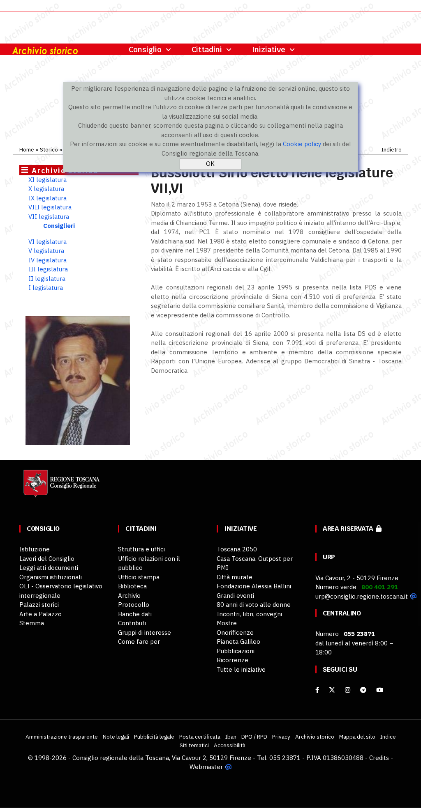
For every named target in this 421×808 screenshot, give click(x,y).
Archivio (129, 595)
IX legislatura (47, 198)
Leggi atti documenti (48, 568)
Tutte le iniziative (241, 669)
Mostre (227, 623)
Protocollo (133, 604)
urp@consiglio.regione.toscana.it (361, 596)
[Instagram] (347, 690)
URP (329, 557)
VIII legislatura (50, 207)
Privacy (281, 736)
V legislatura (46, 251)
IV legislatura (47, 260)
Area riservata (349, 528)
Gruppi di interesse (144, 632)
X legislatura (46, 189)
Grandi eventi (235, 595)
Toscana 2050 (237, 549)
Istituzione (34, 549)
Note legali (116, 736)
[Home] (60, 487)
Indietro (392, 149)
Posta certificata (199, 736)
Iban (230, 736)
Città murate (234, 577)
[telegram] (364, 690)
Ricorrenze (232, 660)
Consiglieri (59, 226)
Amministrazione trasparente (61, 736)
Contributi (132, 623)
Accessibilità (229, 745)
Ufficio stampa (139, 577)
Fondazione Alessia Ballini (254, 586)
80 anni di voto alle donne (254, 604)
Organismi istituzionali (50, 577)
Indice (388, 736)
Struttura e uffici (141, 549)
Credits (379, 758)
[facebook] (317, 690)
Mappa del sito (357, 736)
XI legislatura (47, 180)
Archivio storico (314, 736)
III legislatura (48, 269)
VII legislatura (48, 216)
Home (26, 149)
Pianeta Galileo (238, 641)
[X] (332, 690)
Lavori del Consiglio (46, 558)
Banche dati (135, 614)
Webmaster (206, 767)
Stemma (31, 623)
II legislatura (46, 278)
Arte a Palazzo (40, 614)
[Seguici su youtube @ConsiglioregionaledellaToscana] (379, 690)
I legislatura (45, 288)
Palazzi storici (39, 604)
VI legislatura (47, 242)
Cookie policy (302, 144)
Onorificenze (235, 632)
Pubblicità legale (154, 736)
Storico (49, 149)
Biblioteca (132, 586)
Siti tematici (194, 745)
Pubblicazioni (235, 651)
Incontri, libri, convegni (249, 614)
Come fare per (139, 641)
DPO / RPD (254, 736)
